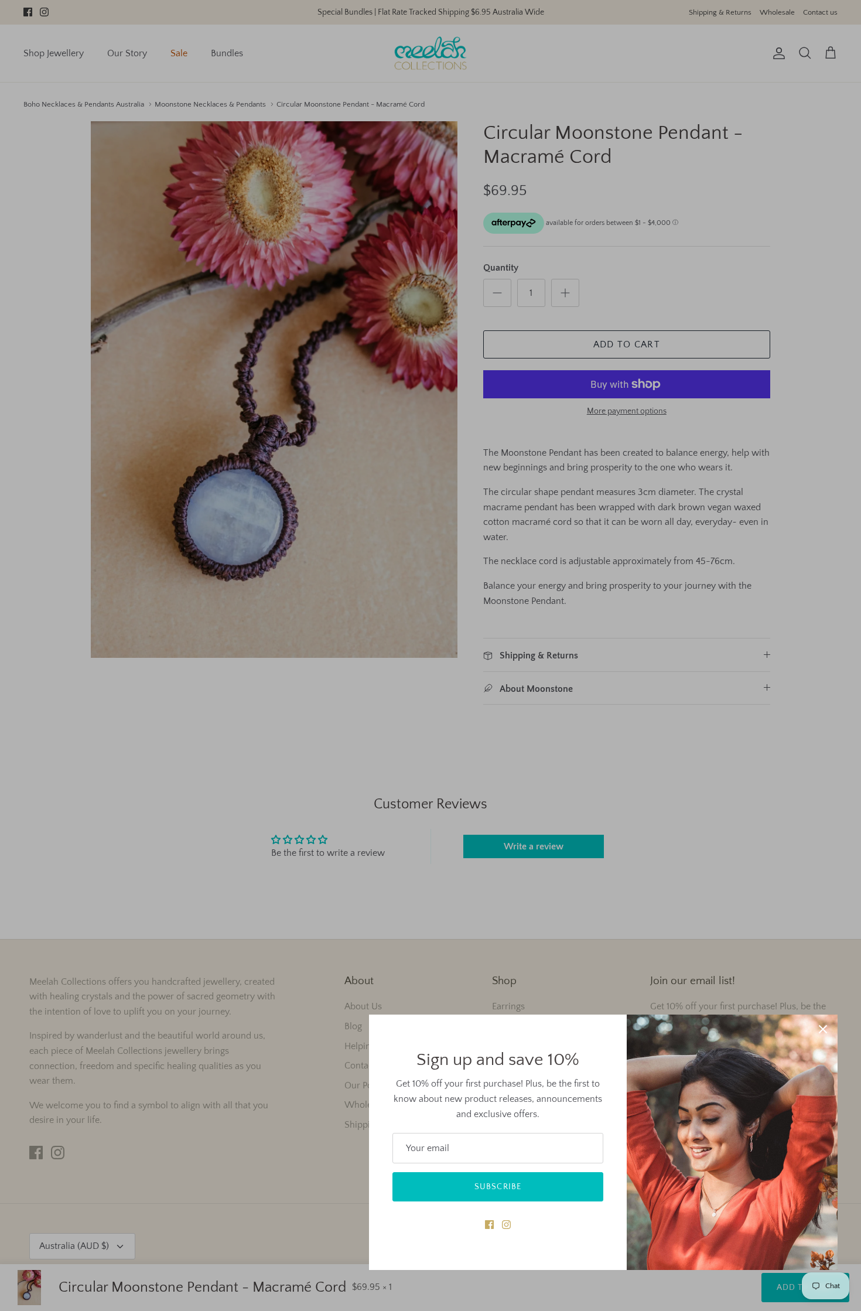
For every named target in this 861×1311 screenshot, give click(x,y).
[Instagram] (506, 1224)
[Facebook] (489, 1224)
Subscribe (497, 1186)
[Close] (823, 1029)
